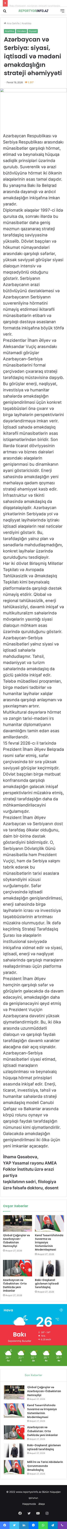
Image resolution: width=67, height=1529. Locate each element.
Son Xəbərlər (33, 1375)
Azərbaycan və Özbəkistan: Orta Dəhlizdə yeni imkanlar (15, 1285)
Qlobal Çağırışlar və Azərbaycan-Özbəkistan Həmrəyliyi (16, 1240)
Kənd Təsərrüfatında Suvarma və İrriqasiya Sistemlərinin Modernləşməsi (42, 1411)
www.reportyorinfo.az (29, 1491)
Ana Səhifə (13, 23)
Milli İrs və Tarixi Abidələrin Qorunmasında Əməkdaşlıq (45, 1466)
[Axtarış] (5, 12)
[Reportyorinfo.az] (33, 10)
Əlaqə (41, 1503)
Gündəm (21, 31)
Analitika (26, 23)
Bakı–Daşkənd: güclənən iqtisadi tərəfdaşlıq (34, 3)
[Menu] (62, 12)
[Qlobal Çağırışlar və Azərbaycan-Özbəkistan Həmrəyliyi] (17, 1223)
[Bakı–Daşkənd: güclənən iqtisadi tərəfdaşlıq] (49, 1268)
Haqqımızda (29, 1503)
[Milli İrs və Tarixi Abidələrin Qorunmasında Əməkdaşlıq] (14, 1467)
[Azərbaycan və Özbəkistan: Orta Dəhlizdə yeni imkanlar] (17, 1268)
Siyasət (33, 31)
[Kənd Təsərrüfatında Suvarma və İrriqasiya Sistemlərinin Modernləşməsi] (49, 1223)
